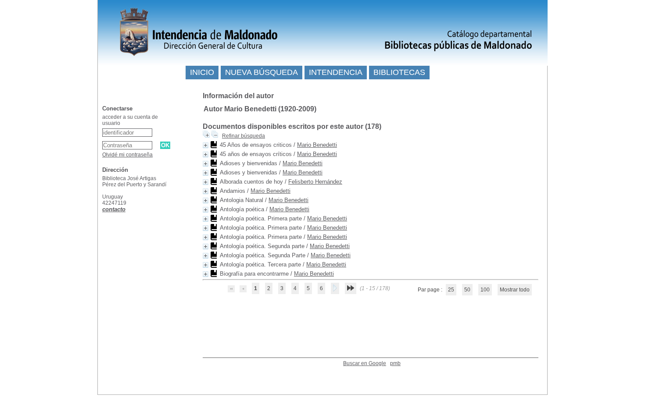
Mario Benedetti (317, 145)
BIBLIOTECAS (399, 72)
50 (467, 290)
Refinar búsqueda (243, 136)
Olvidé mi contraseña (127, 155)
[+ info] (205, 145)
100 (485, 290)
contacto (113, 209)
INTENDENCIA (335, 72)
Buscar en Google (364, 363)
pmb (395, 363)
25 (451, 290)
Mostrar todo (515, 290)
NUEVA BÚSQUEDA (261, 72)
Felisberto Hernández (315, 181)
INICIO (202, 72)
